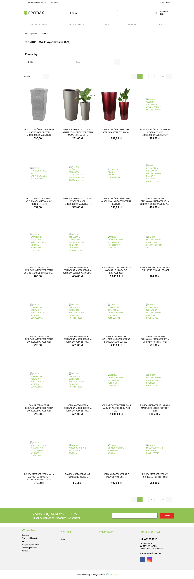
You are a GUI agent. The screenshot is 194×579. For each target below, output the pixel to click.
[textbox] (94, 62)
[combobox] (97, 62)
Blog (107, 24)
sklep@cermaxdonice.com (36, 2)
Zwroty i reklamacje (30, 538)
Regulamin (26, 541)
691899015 (55, 2)
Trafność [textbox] (26, 76)
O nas (62, 539)
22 (163, 77)
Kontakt (159, 24)
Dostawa (25, 535)
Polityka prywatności (30, 544)
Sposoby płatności (29, 548)
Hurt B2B (132, 24)
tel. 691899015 (148, 539)
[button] (66, 532)
